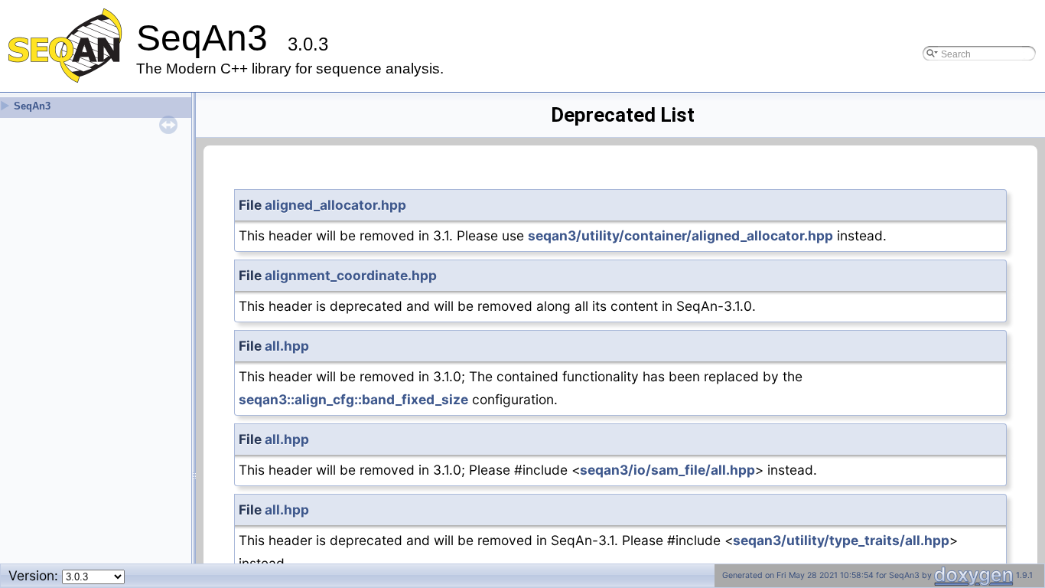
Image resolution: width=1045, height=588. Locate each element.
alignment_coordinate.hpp (351, 275)
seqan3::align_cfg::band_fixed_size (353, 399)
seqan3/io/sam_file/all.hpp (667, 470)
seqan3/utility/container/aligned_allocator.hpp (680, 235)
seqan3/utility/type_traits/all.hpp (841, 540)
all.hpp (287, 346)
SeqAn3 (32, 106)
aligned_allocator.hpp (335, 205)
